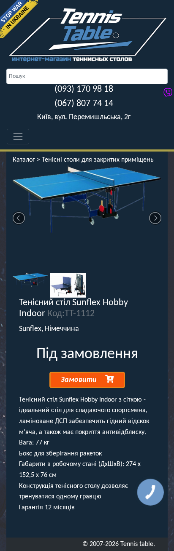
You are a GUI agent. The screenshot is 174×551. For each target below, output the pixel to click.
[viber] (168, 93)
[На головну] (87, 34)
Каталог (24, 160)
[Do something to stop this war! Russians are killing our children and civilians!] (19, 19)
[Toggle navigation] (18, 136)
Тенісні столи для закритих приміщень (98, 160)
